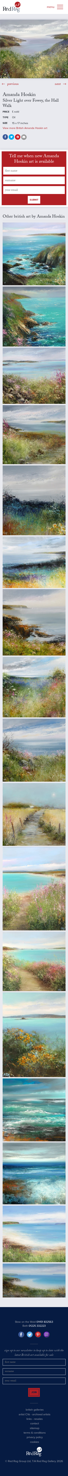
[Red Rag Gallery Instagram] (47, 1335)
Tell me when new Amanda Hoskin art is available (34, 159)
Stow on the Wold (34, 1321)
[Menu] (60, 7)
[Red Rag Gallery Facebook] (21, 1335)
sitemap (34, 1431)
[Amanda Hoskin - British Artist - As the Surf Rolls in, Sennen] (34, 1109)
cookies (34, 1445)
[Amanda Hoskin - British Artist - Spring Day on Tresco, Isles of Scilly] (34, 1034)
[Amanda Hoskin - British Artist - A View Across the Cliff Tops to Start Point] (34, 253)
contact (34, 1426)
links (29, 1422)
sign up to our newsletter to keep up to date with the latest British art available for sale (34, 1353)
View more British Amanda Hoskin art (25, 128)
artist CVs (24, 1417)
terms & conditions (35, 1436)
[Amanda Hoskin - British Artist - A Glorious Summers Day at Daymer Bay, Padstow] (34, 1234)
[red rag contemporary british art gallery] (12, 7)
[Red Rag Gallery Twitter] (30, 1335)
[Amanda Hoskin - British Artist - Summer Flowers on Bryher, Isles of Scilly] (34, 376)
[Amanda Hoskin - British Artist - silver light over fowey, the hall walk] (34, 49)
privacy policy (35, 1440)
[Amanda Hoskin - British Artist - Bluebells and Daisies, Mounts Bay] (34, 500)
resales (38, 1422)
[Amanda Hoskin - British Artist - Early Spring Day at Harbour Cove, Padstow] (34, 1280)
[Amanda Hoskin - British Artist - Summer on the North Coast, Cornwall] (34, 750)
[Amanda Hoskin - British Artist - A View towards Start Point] (34, 434)
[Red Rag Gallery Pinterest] (38, 1335)
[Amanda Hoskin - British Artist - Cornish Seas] (34, 1173)
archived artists (41, 1417)
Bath (34, 1325)
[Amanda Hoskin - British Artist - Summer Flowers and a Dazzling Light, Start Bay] (34, 687)
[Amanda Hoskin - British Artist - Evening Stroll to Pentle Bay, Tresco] (34, 888)
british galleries (35, 1413)
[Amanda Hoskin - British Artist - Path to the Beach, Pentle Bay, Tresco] (34, 961)
